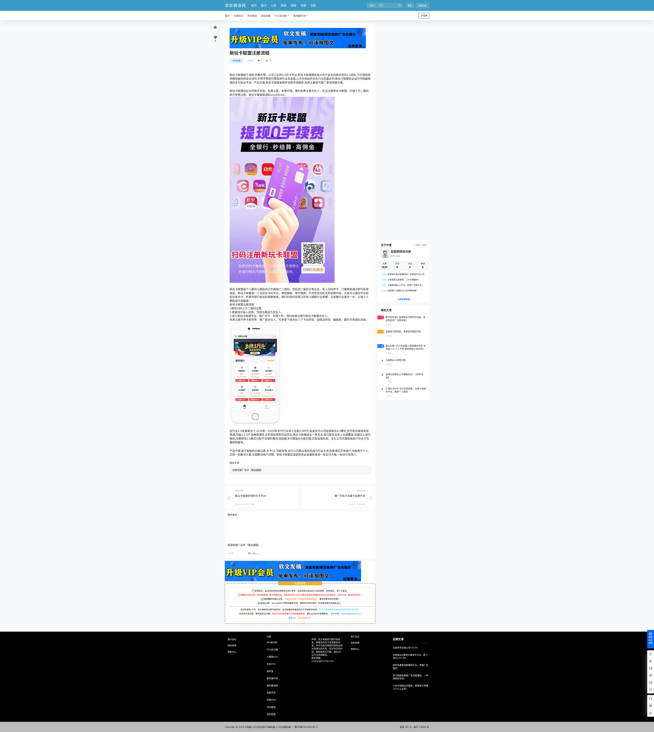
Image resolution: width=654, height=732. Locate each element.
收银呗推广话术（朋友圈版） (247, 469)
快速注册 (422, 5)
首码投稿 (236, 60)
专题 (303, 5)
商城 (283, 5)
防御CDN (271, 699)
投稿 (425, 15)
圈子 (264, 5)
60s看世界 (272, 642)
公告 (273, 5)
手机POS (271, 664)
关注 (418, 245)
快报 (293, 5)
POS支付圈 (281, 15)
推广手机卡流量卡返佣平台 (349, 495)
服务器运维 (272, 685)
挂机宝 (270, 671)
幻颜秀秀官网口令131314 (405, 647)
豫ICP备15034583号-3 (305, 727)
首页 (254, 5)
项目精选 (271, 707)
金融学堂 (271, 692)
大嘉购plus (272, 656)
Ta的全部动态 (403, 299)
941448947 (277, 603)
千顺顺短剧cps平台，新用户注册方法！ (402, 285)
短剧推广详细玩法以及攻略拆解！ (399, 290)
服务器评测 (299, 15)
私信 (424, 245)
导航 (313, 5)
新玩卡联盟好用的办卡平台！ (251, 495)
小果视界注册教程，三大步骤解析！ (400, 279)
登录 (410, 5)
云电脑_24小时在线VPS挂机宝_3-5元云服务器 (267, 727)
